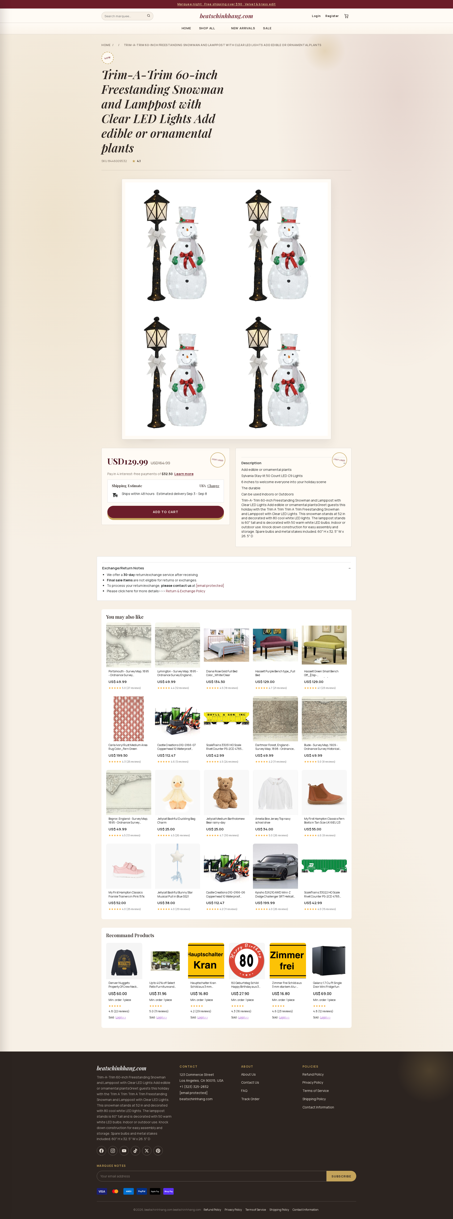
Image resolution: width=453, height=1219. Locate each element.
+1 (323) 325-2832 (194, 1086)
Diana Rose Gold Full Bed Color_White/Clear (221, 673)
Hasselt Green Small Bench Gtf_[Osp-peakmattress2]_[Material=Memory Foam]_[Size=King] (324, 674)
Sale (267, 28)
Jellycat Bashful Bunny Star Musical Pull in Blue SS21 (175, 894)
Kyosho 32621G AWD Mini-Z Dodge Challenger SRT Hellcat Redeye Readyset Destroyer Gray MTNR (274, 895)
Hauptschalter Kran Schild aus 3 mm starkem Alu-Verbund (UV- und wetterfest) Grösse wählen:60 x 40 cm (205, 985)
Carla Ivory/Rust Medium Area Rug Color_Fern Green (128, 747)
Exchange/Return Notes (123, 568)
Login (316, 16)
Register (332, 16)
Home (186, 28)
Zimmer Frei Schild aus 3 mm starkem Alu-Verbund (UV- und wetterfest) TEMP (287, 985)
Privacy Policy (312, 1082)
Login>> (121, 1017)
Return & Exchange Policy (185, 591)
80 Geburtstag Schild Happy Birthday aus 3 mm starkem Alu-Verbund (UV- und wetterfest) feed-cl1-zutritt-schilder (245, 985)
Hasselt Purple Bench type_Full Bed (275, 673)
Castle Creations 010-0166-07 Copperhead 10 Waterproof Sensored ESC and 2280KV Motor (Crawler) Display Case (176, 747)
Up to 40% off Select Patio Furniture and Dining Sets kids (162, 985)
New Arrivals (243, 28)
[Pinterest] (158, 1150)
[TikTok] (135, 1150)
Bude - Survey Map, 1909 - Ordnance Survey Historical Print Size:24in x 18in (321, 747)
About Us (248, 1074)
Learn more (183, 474)
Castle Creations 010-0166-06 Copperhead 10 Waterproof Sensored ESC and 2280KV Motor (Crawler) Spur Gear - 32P (225, 895)
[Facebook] (101, 1150)
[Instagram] (112, 1150)
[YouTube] (124, 1150)
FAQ (244, 1090)
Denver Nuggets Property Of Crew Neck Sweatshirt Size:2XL (123, 985)
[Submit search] (148, 16)
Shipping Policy (314, 1099)
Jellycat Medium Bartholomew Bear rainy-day (225, 820)
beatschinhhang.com (226, 16)
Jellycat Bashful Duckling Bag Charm (176, 820)
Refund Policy (312, 1074)
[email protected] (210, 585)
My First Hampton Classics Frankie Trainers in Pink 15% (127, 894)
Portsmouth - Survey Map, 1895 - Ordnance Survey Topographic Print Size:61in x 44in (129, 674)
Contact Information (318, 1107)
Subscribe (341, 1176)
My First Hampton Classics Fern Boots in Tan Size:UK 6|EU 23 (324, 820)
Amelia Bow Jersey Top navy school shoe (272, 820)
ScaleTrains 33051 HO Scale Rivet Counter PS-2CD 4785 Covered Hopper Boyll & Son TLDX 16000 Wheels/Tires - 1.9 (225, 747)
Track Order (250, 1099)
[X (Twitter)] (146, 1150)
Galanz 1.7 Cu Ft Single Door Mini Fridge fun (327, 985)
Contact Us (250, 1082)
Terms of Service (315, 1090)
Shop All (207, 28)
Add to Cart (165, 512)
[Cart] (346, 16)
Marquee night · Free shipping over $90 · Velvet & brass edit (226, 4)
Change (213, 486)
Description (251, 463)
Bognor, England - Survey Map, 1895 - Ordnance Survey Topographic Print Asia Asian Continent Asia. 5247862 (128, 821)
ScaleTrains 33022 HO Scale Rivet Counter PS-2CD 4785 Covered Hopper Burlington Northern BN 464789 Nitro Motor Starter (322, 895)
